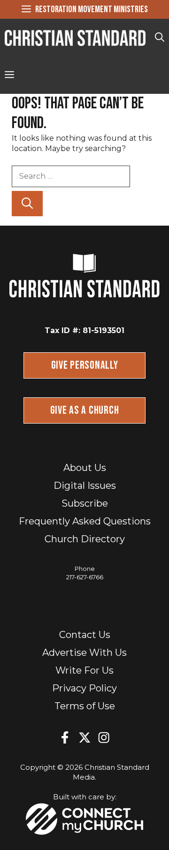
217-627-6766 (84, 577)
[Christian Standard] (75, 37)
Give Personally (84, 365)
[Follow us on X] (84, 737)
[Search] (27, 203)
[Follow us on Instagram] (104, 737)
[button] (159, 37)
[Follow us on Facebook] (65, 737)
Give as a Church (84, 410)
